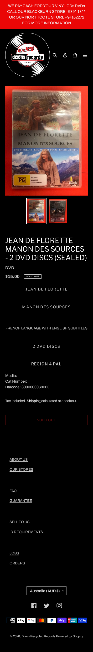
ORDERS (17, 563)
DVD (9, 268)
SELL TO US (20, 522)
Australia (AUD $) (45, 591)
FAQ (13, 491)
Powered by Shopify (69, 636)
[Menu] (85, 55)
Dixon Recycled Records (38, 636)
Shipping (34, 401)
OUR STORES (21, 469)
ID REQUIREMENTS (26, 532)
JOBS (14, 553)
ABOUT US (19, 459)
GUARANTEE (21, 500)
